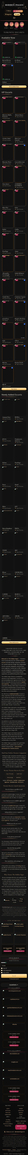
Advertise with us (21, 1127)
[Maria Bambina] (7, 518)
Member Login (20, 1123)
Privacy (14, 1149)
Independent (21, 780)
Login (18, 14)
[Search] (23, 14)
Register (9, 14)
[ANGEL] (20, 606)
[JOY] (20, 496)
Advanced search (15, 979)
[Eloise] (7, 562)
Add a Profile (19, 11)
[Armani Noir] (7, 407)
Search (20, 1114)
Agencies (7, 782)
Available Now (13, 782)
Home (7, 1108)
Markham (18, 777)
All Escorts (20, 782)
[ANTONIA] (7, 606)
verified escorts (5, 797)
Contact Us (7, 1121)
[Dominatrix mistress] (20, 429)
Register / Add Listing (21, 1121)
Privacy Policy (8, 1125)
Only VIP (5, 968)
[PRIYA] (20, 518)
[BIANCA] (20, 584)
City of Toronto (9, 774)
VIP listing (8, 854)
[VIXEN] (7, 540)
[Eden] (7, 496)
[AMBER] (7, 628)
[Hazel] (20, 475)
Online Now (21, 1110)
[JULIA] (7, 429)
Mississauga (10, 777)
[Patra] (7, 475)
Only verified (6, 972)
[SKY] (20, 540)
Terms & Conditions (8, 1123)
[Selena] (7, 453)
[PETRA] (20, 407)
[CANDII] (7, 584)
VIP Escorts (10, 780)
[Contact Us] (14, 17)
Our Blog (8, 1119)
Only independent (7, 970)
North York (19, 774)
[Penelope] (20, 453)
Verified (15, 780)
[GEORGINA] (20, 562)
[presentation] (6, 25)
